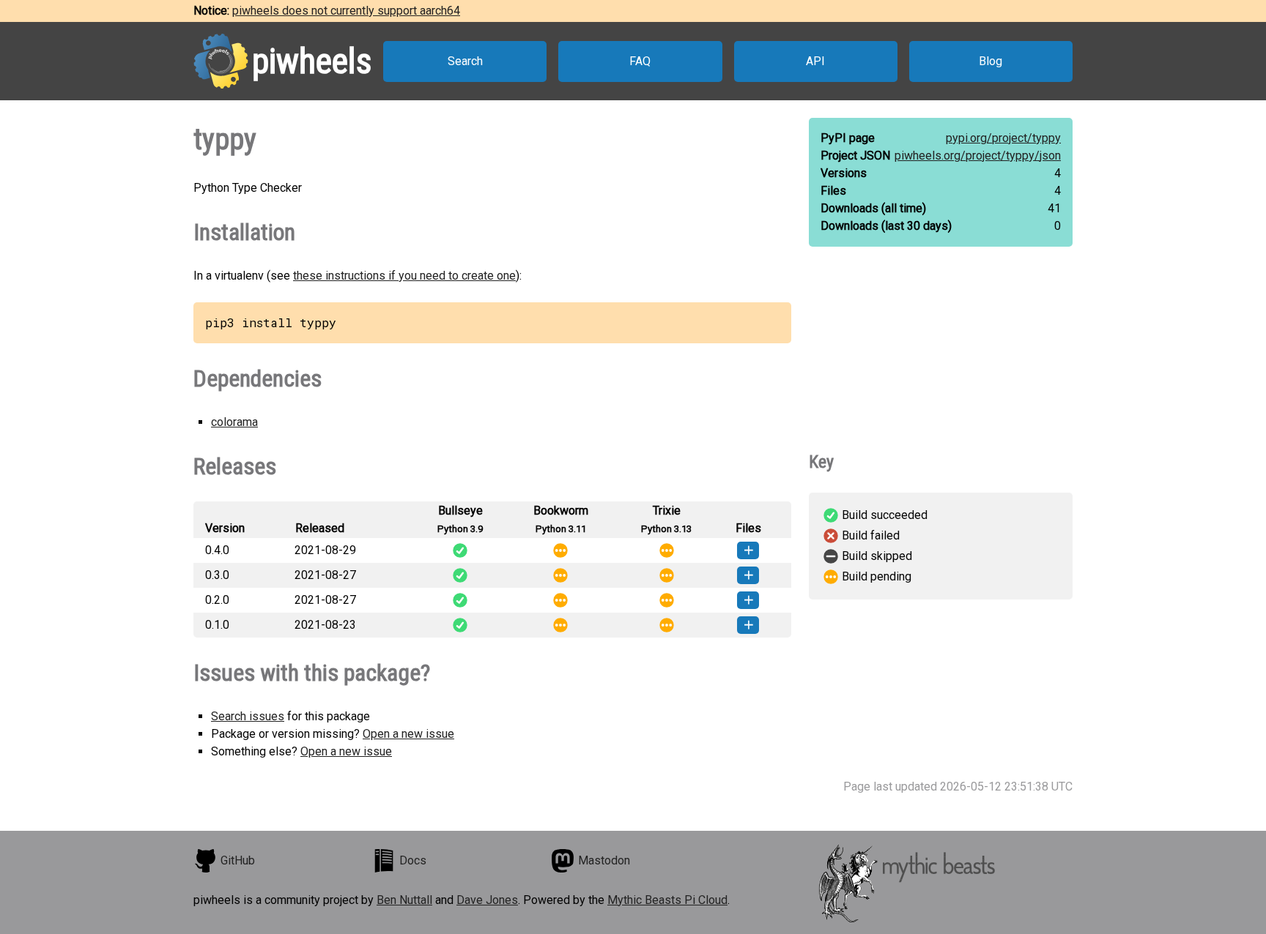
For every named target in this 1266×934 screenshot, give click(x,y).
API (815, 61)
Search (465, 61)
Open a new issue (408, 734)
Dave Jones (487, 900)
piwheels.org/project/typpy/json (978, 155)
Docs (412, 860)
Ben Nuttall (404, 900)
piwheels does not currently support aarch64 (346, 11)
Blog (990, 61)
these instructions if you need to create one (404, 276)
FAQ (640, 61)
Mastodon (604, 860)
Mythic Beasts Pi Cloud (667, 900)
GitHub (238, 860)
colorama (234, 422)
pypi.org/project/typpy (1003, 138)
